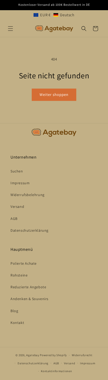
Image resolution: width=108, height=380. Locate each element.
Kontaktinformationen (56, 371)
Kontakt (17, 322)
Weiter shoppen (54, 94)
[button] (54, 14)
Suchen (16, 171)
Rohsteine (19, 275)
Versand (17, 206)
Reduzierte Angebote (28, 287)
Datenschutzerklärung (29, 230)
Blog (14, 310)
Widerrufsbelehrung (27, 194)
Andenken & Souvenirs (29, 298)
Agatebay (32, 355)
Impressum (20, 183)
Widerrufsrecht (82, 355)
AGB (14, 218)
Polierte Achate (23, 263)
